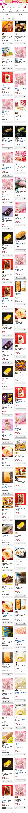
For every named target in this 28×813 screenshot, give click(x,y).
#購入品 (3, 538)
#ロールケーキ (7, 141)
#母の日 (19, 89)
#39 (5, 616)
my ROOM (24, 10)
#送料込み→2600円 (6, 588)
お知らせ (17, 10)
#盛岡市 (5, 590)
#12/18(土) (19, 508)
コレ (5, 68)
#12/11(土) (5, 461)
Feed (3, 10)
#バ (9, 141)
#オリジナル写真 (18, 561)
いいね (10, 68)
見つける (10, 10)
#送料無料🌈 (18, 269)
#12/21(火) (5, 512)
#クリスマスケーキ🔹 (7, 434)
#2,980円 (10, 615)
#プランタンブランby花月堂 (20, 641)
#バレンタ (21, 141)
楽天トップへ (24, 4)
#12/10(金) (19, 401)
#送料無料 (4, 87)
